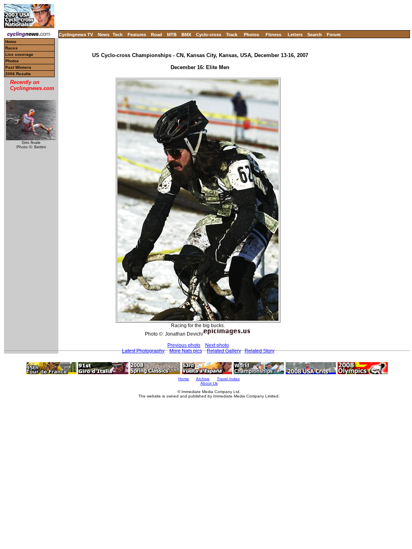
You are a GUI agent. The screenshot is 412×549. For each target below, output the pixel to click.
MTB (172, 34)
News (103, 34)
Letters (295, 34)
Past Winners (18, 67)
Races (11, 48)
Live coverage (19, 54)
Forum (334, 34)
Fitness (273, 34)
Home (10, 41)
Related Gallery (224, 351)
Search (314, 34)
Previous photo (183, 345)
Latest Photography (143, 351)
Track (231, 34)
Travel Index (228, 379)
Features (137, 34)
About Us (209, 383)
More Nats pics (185, 351)
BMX (186, 34)
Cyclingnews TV (76, 34)
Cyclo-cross (208, 34)
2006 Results (18, 74)
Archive (203, 379)
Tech (118, 34)
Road (156, 34)
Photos (251, 34)
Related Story (259, 351)
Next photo (217, 345)
